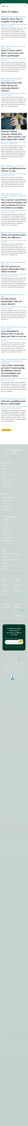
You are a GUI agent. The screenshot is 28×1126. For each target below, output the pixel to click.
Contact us (16, 604)
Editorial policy (6, 585)
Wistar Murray (5, 210)
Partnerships (5, 604)
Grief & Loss (17, 588)
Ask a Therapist (8, 95)
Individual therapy (7, 494)
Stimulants (5, 534)
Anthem (4, 468)
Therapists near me (7, 509)
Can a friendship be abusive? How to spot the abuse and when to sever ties (13, 333)
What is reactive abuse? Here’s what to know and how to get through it (12, 53)
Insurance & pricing (7, 462)
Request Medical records (20, 671)
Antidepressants (6, 519)
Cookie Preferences (21, 672)
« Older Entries (6, 430)
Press (4, 588)
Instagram (6, 659)
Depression (5, 557)
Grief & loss (5, 563)
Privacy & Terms (22, 669)
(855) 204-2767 (17, 607)
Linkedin (18, 659)
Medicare (5, 471)
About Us (5, 579)
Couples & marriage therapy (9, 497)
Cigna (4, 477)
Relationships (10, 25)
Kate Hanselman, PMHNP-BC (8, 93)
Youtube (14, 659)
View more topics (18, 591)
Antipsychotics (6, 525)
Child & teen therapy (7, 500)
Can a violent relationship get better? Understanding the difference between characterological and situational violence (12, 370)
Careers (19, 610)
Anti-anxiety (5, 522)
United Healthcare (7, 486)
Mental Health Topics (13, 143)
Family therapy (6, 503)
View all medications (7, 537)
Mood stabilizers (6, 528)
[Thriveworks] (4, 6)
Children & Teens (18, 585)
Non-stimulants (6, 531)
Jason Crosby (5, 142)
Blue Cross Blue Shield (8, 474)
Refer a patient (6, 607)
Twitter (21, 659)
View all (4, 569)
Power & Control (11, 175)
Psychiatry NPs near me (8, 540)
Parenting (10, 276)
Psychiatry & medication (9, 516)
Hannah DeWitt (5, 24)
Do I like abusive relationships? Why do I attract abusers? (12, 301)
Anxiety (4, 548)
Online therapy (6, 506)
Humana (5, 480)
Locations (5, 591)
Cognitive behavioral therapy (11, 554)
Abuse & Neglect (19, 24)
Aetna (4, 465)
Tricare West (5, 483)
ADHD (4, 551)
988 (19, 616)
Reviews (5, 594)
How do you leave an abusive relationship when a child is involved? (13, 269)
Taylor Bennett (5, 173)
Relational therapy (7, 566)
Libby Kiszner (5, 339)
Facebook (11, 659)
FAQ (4, 582)
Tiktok (8, 659)
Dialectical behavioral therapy (11, 560)
